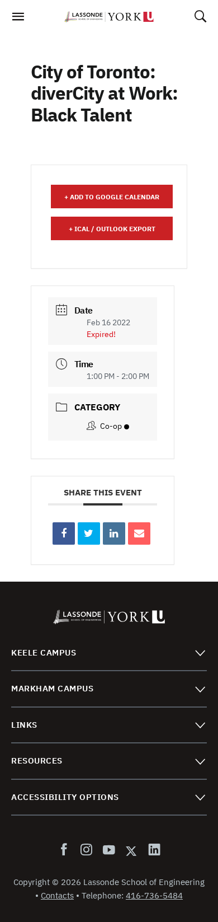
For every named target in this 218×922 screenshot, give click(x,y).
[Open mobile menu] (17, 20)
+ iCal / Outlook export (112, 228)
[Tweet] (89, 533)
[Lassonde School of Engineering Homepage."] (109, 17)
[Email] (139, 533)
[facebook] (66, 850)
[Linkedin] (114, 533)
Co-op (111, 426)
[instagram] (86, 850)
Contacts (57, 895)
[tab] (109, 653)
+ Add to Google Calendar (111, 197)
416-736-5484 (154, 895)
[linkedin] (152, 850)
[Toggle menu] (200, 652)
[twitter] (131, 850)
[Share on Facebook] (64, 533)
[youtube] (108, 850)
